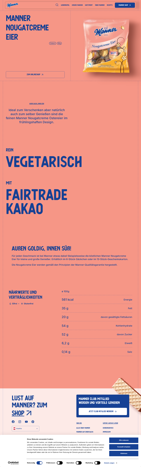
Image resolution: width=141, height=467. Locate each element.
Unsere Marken (77, 5)
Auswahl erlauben (123, 447)
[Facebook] (13, 422)
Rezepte (110, 5)
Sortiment (89, 5)
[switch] (60, 463)
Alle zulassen (124, 440)
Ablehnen (123, 453)
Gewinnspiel (65, 5)
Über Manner (100, 5)
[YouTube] (26, 422)
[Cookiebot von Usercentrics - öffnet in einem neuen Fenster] (13, 463)
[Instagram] (19, 422)
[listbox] (25, 428)
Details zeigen (109, 463)
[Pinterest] (32, 422)
